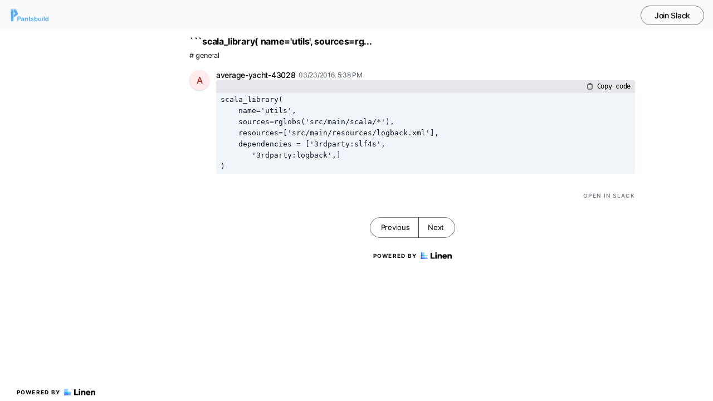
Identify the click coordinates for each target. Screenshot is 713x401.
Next (436, 227)
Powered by (39, 392)
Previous (395, 227)
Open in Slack (609, 195)
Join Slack (672, 15)
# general (204, 55)
